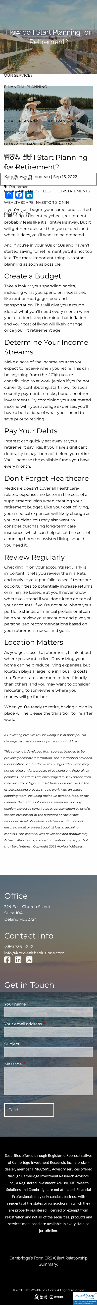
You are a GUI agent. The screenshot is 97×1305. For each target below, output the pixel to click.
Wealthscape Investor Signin (36, 202)
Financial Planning (25, 86)
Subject (32, 1044)
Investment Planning (27, 109)
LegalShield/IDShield (27, 191)
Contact (13, 167)
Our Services (18, 75)
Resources (16, 132)
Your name (35, 1004)
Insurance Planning (70, 121)
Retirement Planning (27, 98)
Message (33, 1064)
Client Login (18, 179)
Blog (9, 144)
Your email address (43, 1024)
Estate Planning (22, 121)
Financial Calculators (48, 144)
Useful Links (18, 155)
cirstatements (74, 191)
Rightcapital (18, 213)
